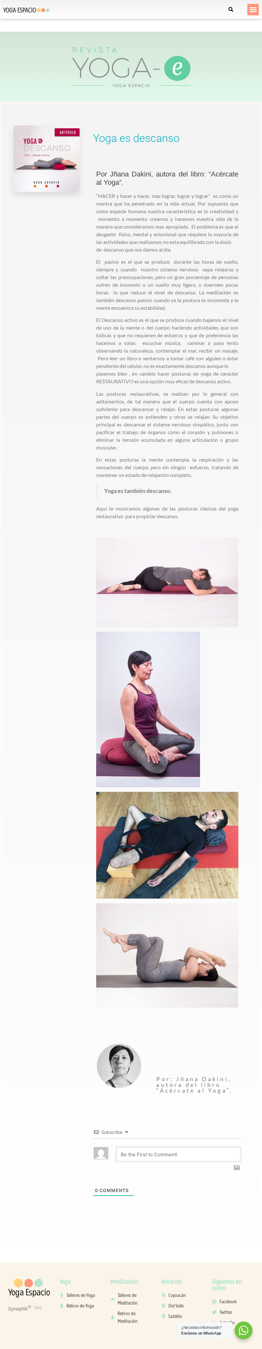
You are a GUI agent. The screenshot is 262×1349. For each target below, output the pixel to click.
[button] (253, 9)
